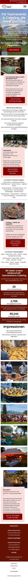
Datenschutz (14, 566)
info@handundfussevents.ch (18, 1)
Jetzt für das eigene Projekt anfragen (12, 517)
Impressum (14, 563)
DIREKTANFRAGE (14, 50)
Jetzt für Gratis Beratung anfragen (15, 100)
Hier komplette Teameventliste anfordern (12, 171)
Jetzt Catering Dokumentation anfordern (15, 243)
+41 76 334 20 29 (22, 2)
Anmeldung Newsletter (14, 576)
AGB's (14, 568)
